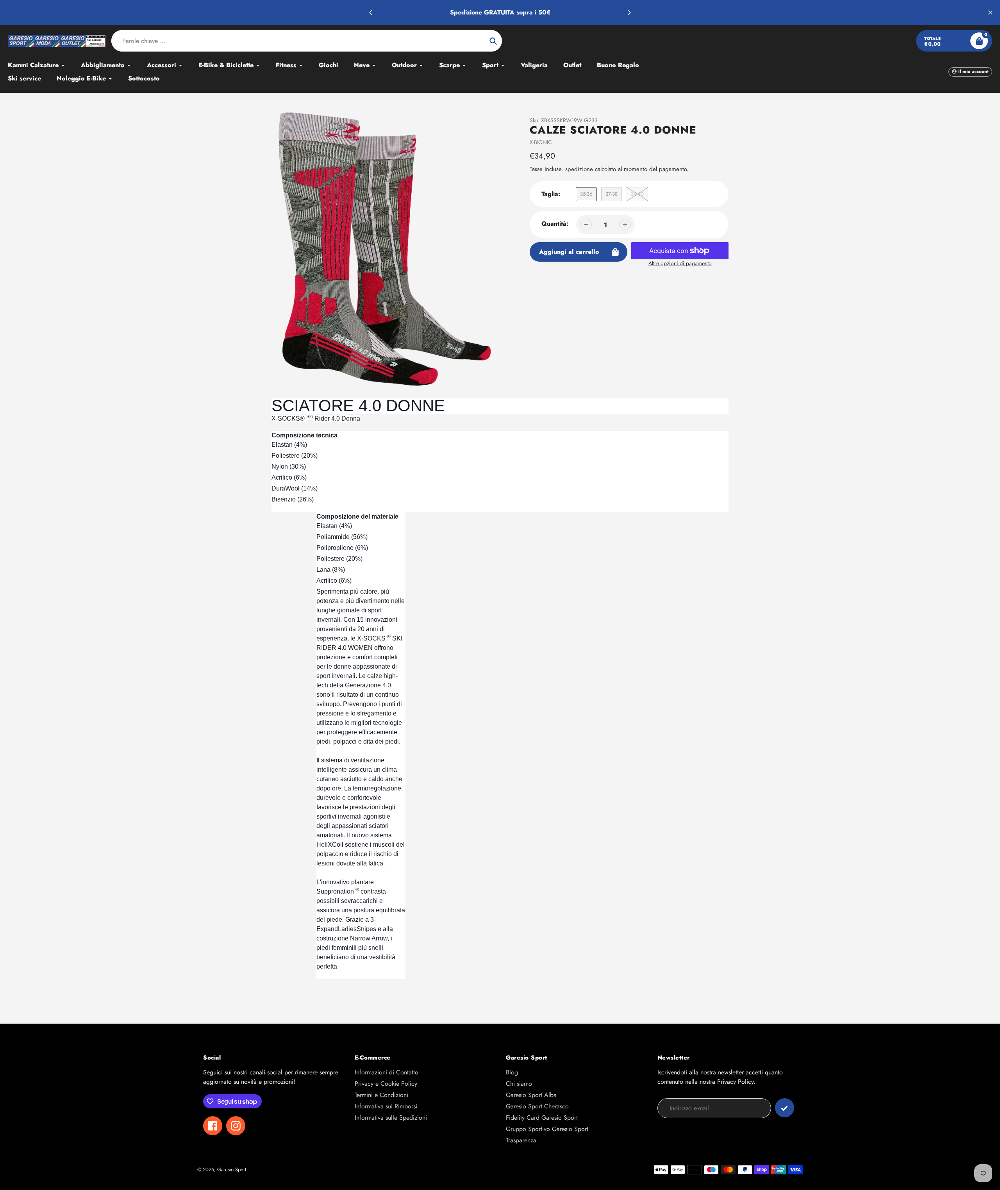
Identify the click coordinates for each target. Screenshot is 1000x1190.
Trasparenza (521, 1140)
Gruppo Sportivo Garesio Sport (547, 1128)
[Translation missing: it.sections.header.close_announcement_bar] (990, 12)
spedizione (580, 169)
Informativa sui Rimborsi (386, 1106)
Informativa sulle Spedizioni (391, 1117)
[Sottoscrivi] (784, 1107)
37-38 (611, 194)
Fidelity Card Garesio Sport (542, 1117)
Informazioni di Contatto (386, 1072)
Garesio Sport (231, 1169)
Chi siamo (519, 1083)
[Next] (629, 12)
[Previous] (371, 12)
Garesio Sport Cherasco (537, 1106)
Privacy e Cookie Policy (386, 1083)
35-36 (586, 194)
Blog (512, 1072)
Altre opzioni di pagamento (680, 263)
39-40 (637, 194)
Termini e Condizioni (381, 1094)
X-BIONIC (541, 142)
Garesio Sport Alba (531, 1094)
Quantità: (554, 223)
